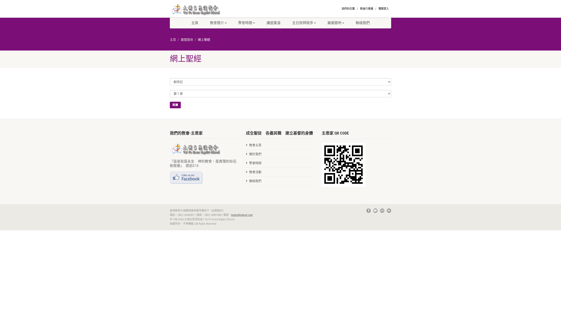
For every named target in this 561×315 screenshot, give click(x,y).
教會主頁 (255, 145)
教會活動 (255, 172)
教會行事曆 (366, 8)
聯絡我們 (363, 23)
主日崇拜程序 (302, 23)
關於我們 (255, 154)
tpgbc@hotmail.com (242, 215)
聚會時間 (245, 23)
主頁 (194, 23)
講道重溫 (273, 23)
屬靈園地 (187, 39)
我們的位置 (348, 8)
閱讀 (175, 105)
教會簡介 (217, 23)
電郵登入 (383, 8)
